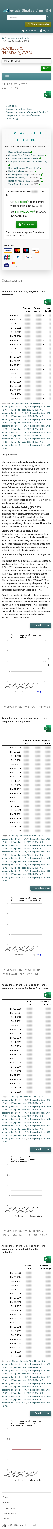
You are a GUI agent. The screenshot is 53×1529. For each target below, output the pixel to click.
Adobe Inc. (25, 38)
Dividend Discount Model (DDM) (24, 168)
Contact (6, 1518)
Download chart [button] (42, 625)
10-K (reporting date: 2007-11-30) (23, 442)
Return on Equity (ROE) (24, 177)
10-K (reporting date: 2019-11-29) (23, 416)
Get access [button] (28, 224)
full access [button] (21, 201)
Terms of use (9, 1502)
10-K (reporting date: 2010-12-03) (23, 435)
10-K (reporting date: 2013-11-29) (23, 429)
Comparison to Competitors (19, 109)
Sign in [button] (45, 30)
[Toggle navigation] (5, 3)
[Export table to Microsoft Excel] (47, 302)
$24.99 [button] (46, 68)
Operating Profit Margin (24, 174)
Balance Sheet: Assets (19, 152)
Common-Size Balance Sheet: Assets (26, 155)
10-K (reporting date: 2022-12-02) (23, 410)
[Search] (48, 17)
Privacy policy (9, 1508)
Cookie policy (9, 1513)
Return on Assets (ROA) (24, 181)
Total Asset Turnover (23, 184)
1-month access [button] (24, 212)
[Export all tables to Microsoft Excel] (47, 94)
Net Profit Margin (21, 171)
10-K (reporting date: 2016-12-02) (23, 423)
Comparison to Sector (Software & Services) (27, 112)
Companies (12, 38)
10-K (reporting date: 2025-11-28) (25, 403)
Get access (30, 30)
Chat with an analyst (39, 24)
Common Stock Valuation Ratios (23, 158)
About (5, 1497)
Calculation (11, 106)
